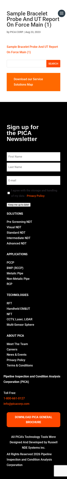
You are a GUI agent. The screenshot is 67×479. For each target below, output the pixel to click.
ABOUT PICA (15, 335)
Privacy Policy (35, 196)
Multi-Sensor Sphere (20, 324)
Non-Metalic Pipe (18, 279)
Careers (12, 349)
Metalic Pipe (15, 273)
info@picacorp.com (16, 404)
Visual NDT (14, 227)
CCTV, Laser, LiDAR (19, 319)
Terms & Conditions (20, 365)
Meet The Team (17, 344)
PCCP (10, 262)
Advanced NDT (17, 243)
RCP (9, 284)
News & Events (16, 354)
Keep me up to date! (18, 204)
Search (53, 63)
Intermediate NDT (19, 238)
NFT (9, 314)
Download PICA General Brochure (33, 419)
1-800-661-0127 (14, 398)
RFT (9, 303)
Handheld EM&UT (18, 308)
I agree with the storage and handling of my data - (34, 193)
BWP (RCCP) (15, 268)
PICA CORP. (17, 32)
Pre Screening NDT (19, 222)
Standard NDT (16, 232)
